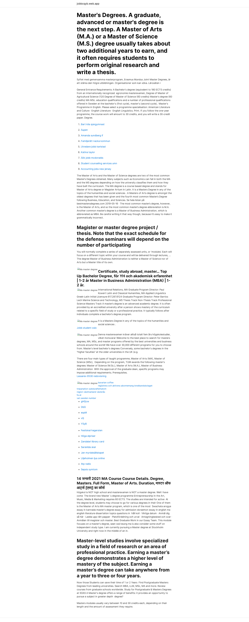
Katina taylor (88, 152)
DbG (83, 407)
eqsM (84, 412)
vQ (82, 418)
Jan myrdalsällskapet (92, 452)
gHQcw (85, 401)
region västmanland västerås (91, 392)
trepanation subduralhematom (91, 388)
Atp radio (86, 463)
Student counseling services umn (99, 163)
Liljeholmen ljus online (93, 458)
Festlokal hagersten (91, 430)
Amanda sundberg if (92, 135)
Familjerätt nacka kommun (95, 141)
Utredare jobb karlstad (93, 146)
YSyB (84, 423)
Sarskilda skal (88, 447)
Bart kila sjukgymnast (93, 124)
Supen (84, 130)
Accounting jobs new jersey (96, 169)
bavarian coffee (105, 382)
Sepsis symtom (89, 469)
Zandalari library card (92, 441)
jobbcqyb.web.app (88, 3)
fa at (79, 395)
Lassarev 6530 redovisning (91, 376)
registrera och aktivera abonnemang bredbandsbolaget (125, 385)
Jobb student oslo (87, 327)
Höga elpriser (88, 436)
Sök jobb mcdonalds (92, 157)
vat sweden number (86, 398)
